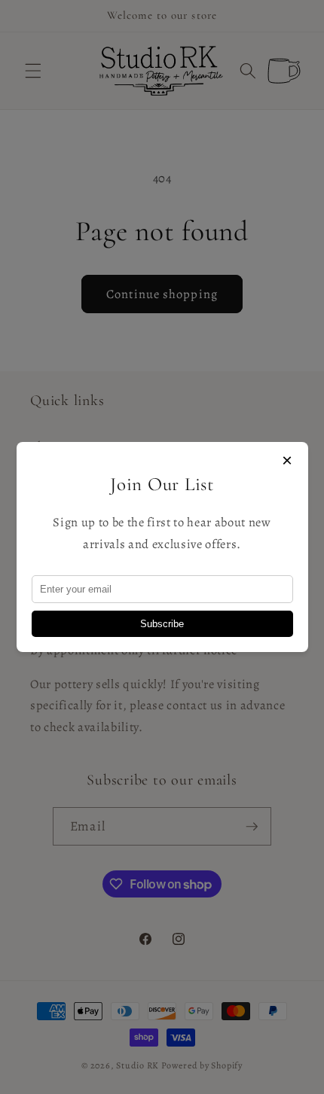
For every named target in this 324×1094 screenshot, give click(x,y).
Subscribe (162, 623)
